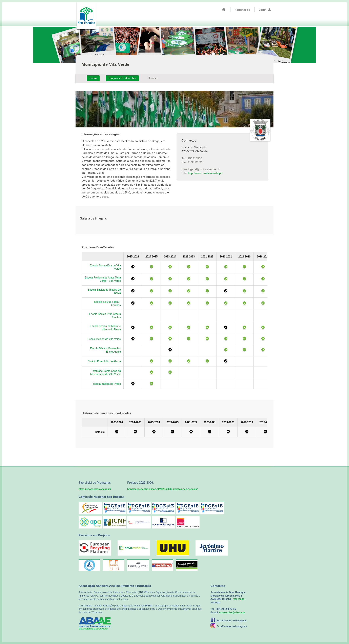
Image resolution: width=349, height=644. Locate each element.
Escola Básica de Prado (107, 383)
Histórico (153, 78)
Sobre (93, 78)
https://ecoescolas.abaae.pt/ (95, 489)
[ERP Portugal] (95, 554)
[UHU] (173, 554)
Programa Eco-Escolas (122, 78)
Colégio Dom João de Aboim (104, 361)
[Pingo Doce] (187, 565)
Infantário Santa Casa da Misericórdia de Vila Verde (105, 372)
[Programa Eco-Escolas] (86, 15)
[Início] (223, 9)
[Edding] (162, 565)
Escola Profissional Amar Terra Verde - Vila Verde (103, 279)
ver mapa (238, 599)
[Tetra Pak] (89, 565)
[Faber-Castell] (138, 565)
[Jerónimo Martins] (212, 554)
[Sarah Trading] (113, 565)
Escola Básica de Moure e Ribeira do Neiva (105, 328)
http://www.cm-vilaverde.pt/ (205, 173)
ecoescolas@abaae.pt (232, 612)
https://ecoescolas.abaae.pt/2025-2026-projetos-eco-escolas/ (162, 489)
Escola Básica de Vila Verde (104, 338)
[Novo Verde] (134, 554)
